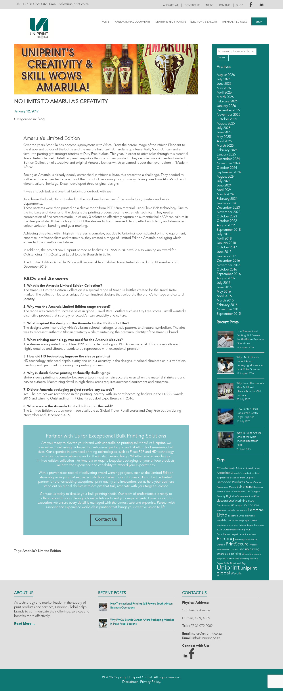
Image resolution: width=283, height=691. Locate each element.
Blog (41, 119)
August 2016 (226, 278)
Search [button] (223, 57)
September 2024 (229, 172)
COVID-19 (224, 5)
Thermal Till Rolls (234, 22)
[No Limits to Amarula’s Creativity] (106, 92)
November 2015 (228, 309)
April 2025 (224, 141)
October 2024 (227, 168)
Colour (227, 492)
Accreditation (252, 468)
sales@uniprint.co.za (74, 4)
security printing (249, 549)
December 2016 (228, 261)
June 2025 (224, 132)
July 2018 (223, 234)
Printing (225, 539)
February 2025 (227, 150)
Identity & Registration (170, 22)
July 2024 (223, 181)
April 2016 (224, 296)
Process (253, 545)
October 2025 (227, 119)
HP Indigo (236, 506)
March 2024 (225, 194)
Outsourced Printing (234, 530)
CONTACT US (192, 5)
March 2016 (225, 300)
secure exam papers (228, 549)
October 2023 (227, 216)
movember (233, 525)
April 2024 (224, 190)
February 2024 (227, 199)
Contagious (238, 492)
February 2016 (227, 305)
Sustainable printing (237, 559)
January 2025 (226, 154)
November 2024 (228, 163)
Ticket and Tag (238, 563)
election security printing (232, 500)
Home (105, 22)
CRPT (249, 492)
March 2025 (225, 146)
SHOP (239, 5)
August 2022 (226, 225)
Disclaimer (130, 682)
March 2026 (225, 97)
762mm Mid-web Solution (231, 468)
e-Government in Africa (247, 496)
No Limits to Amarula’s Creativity (61, 101)
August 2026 (226, 75)
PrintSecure (237, 544)
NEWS (209, 5)
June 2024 (224, 185)
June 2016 (224, 287)
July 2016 (223, 283)
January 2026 (226, 106)
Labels (231, 510)
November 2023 (228, 212)
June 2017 (224, 252)
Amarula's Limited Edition (42, 551)
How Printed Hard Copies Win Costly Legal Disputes (247, 413)
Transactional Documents (131, 22)
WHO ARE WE (171, 5)
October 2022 (227, 221)
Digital (230, 496)
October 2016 (227, 269)
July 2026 (223, 79)
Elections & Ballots (204, 22)
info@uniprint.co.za (206, 638)
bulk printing (244, 487)
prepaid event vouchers (243, 534)
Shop (259, 22)
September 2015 (229, 314)
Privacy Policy (150, 682)
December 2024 (228, 159)
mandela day (224, 520)
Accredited (223, 473)
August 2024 (226, 177)
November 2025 (228, 115)
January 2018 (226, 243)
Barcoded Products (231, 482)
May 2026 (224, 88)
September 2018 (229, 230)
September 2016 (229, 274)
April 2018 (224, 238)
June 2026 (224, 84)
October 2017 (227, 247)
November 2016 (228, 265)
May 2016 (224, 292)
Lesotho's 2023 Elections (241, 516)
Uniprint (228, 568)
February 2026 (227, 101)
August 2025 (226, 123)
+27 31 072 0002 (34, 4)
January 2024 (226, 203)
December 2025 (228, 110)
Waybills (236, 573)
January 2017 (226, 256)
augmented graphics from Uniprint (235, 478)
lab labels (241, 511)
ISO (245, 506)
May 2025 (224, 137)
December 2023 (228, 207)
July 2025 (223, 128)
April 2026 (224, 92)
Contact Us (106, 519)
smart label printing (229, 554)
